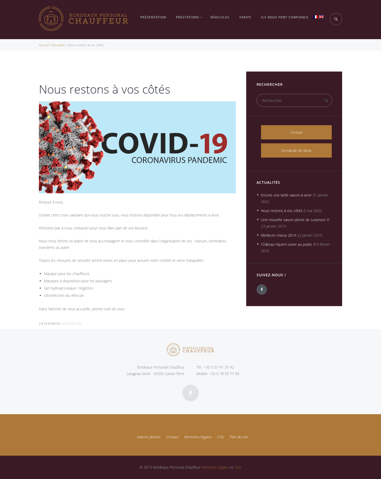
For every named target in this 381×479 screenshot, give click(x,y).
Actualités (58, 45)
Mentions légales (198, 436)
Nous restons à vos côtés (281, 210)
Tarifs (245, 17)
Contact (296, 132)
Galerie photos (149, 436)
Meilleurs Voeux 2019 (278, 235)
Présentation (153, 17)
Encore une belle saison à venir (286, 195)
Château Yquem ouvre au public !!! (288, 244)
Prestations (187, 17)
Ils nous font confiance (284, 17)
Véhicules (219, 17)
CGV (220, 436)
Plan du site (239, 436)
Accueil (44, 45)
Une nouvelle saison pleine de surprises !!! (295, 219)
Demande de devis (296, 150)
